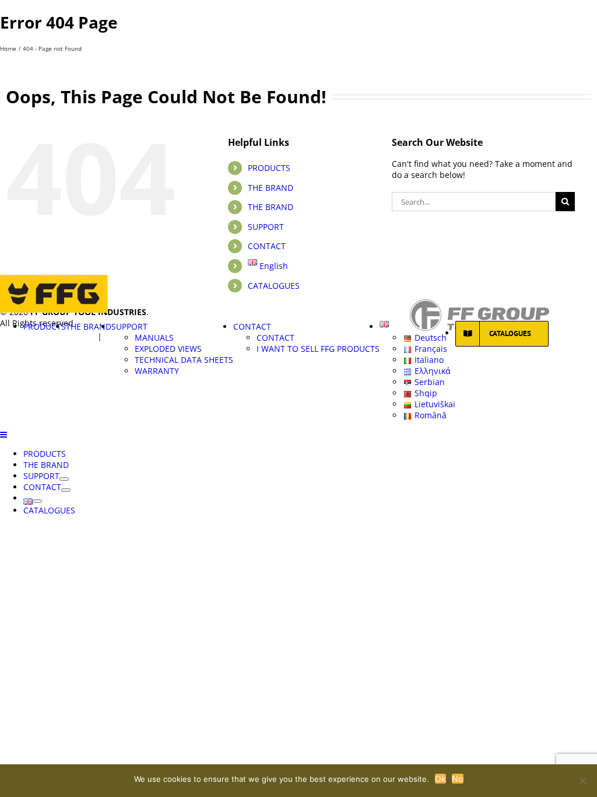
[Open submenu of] (37, 501)
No (457, 779)
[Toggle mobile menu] (4, 435)
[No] (582, 780)
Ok (441, 779)
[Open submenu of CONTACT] (66, 490)
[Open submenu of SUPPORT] (64, 479)
